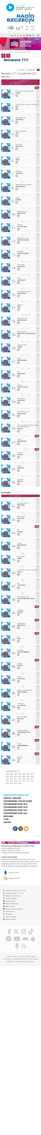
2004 (15, 776)
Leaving (19, 224)
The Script (20, 518)
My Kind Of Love (22, 211)
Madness (20, 305)
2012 (19, 779)
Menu (38, 35)
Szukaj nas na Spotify (26, 35)
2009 (7, 779)
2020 (23, 781)
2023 (7, 783)
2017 (11, 781)
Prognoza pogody (11, 898)
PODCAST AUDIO (13, 873)
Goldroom (20, 468)
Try (18, 636)
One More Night (22, 717)
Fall (18, 583)
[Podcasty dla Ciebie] (17, 943)
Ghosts (19, 677)
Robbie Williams (22, 745)
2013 (23, 779)
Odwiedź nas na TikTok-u (23, 35)
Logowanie (8, 914)
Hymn (19, 278)
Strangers (19, 173)
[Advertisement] (20, 989)
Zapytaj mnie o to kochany (24, 184)
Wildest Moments (21, 118)
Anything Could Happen (24, 690)
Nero (19, 759)
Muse (19, 306)
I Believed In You (22, 318)
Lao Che (20, 454)
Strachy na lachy (22, 253)
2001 (32, 774)
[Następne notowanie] (8, 56)
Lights (19, 358)
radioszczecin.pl (10, 901)
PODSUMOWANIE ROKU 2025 (15, 804)
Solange (20, 612)
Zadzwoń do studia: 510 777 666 (15, 890)
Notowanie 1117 (16, 59)
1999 (23, 774)
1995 (7, 774)
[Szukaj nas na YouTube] (16, 936)
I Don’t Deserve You (23, 596)
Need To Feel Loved (23, 412)
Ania (17, 133)
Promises (20, 757)
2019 (19, 781)
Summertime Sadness (24, 291)
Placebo (20, 531)
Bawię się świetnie (21, 131)
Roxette (20, 428)
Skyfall (18, 158)
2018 (15, 781)
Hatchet (19, 663)
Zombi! (19, 452)
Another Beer (21, 623)
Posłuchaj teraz (10, 911)
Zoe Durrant (21, 413)
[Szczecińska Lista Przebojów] (20, 43)
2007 (28, 776)
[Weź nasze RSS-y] (23, 943)
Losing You (20, 610)
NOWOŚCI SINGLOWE (12, 798)
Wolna (19, 439)
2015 (32, 779)
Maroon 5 (20, 719)
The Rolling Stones (23, 732)
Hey (17, 106)
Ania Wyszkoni (20, 186)
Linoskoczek (21, 556)
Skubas (19, 558)
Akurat (19, 572)
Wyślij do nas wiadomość (29, 35)
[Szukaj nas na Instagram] (23, 929)
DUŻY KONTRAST (10, 919)
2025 (15, 783)
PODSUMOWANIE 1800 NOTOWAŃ (18, 801)
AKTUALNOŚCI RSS (14, 878)
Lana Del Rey (21, 293)
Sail (18, 371)
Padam (19, 543)
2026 (19, 783)
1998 (19, 774)
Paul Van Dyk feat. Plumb (26, 598)
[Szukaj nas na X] (16, 929)
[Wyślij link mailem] (26, 828)
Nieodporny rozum (23, 238)
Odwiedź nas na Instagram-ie (20, 35)
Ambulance (20, 703)
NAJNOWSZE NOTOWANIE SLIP (16, 795)
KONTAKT (7, 822)
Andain (19, 347)
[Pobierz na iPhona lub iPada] (33, 936)
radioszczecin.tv (10, 906)
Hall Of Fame (21, 516)
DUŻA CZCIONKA (10, 917)
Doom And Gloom (22, 730)
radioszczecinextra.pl (12, 903)
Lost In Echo (20, 265)
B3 (18, 530)
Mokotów (20, 251)
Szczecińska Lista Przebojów (22, 52)
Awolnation (21, 373)
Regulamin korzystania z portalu (22, 959)
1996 (11, 774)
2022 (32, 781)
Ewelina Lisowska (23, 240)
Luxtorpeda (21, 280)
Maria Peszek (21, 545)
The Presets (21, 585)
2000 (28, 774)
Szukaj (32, 35)
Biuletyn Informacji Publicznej (14, 909)
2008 (32, 776)
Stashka (18, 200)
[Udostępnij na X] (20, 828)
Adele (17, 159)
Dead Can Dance (22, 387)
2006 (23, 776)
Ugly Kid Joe (21, 625)
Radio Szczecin (8, 52)
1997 (15, 774)
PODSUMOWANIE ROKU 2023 (15, 810)
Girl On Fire (19, 144)
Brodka (18, 93)
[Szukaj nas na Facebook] (9, 929)
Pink (18, 638)
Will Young (20, 505)
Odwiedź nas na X (17, 35)
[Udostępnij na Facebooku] (15, 828)
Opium (19, 385)
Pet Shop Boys (22, 226)
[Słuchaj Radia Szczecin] (10, 7)
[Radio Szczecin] (20, 18)
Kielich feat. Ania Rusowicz (26, 333)
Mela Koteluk (21, 441)
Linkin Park (21, 266)
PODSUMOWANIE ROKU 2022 (15, 813)
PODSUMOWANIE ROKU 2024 (15, 807)
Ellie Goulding (22, 360)
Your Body (20, 650)
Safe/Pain (19, 171)
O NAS (6, 819)
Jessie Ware (19, 119)
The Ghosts (21, 678)
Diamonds (20, 479)
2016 (7, 781)
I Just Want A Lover (22, 503)
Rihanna (20, 481)
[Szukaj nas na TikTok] (31, 929)
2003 (11, 776)
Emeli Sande (21, 213)
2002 (7, 776)
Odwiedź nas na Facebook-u (14, 35)
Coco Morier (21, 705)
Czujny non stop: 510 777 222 (14, 893)
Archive (19, 665)
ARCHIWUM (8, 816)
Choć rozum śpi (22, 331)
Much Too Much (22, 345)
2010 (11, 779)
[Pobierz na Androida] (25, 936)
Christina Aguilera (23, 652)
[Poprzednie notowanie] (3, 56)
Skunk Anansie (22, 320)
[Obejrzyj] (17, 95)
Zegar (17, 198)
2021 (28, 781)
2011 (15, 779)
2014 (28, 779)
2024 (11, 783)
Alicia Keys (19, 146)
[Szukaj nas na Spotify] (9, 936)
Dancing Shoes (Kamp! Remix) (25, 91)
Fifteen (19, 466)
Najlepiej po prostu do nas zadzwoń (11, 35)
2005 (19, 776)
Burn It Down (21, 398)
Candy (19, 743)
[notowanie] (20, 842)
